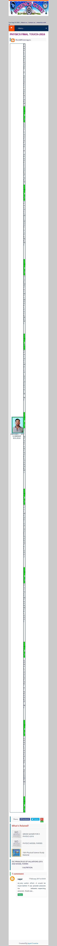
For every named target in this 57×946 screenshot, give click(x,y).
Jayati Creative (33, 943)
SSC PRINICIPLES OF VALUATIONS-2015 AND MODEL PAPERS (27, 862)
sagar (20, 879)
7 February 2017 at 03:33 (37, 879)
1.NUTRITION (27, 867)
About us (24, 22)
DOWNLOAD (24, 267)
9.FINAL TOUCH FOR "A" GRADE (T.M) (24, 697)
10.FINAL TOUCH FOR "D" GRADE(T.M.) (24, 774)
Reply (20, 895)
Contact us (31, 22)
